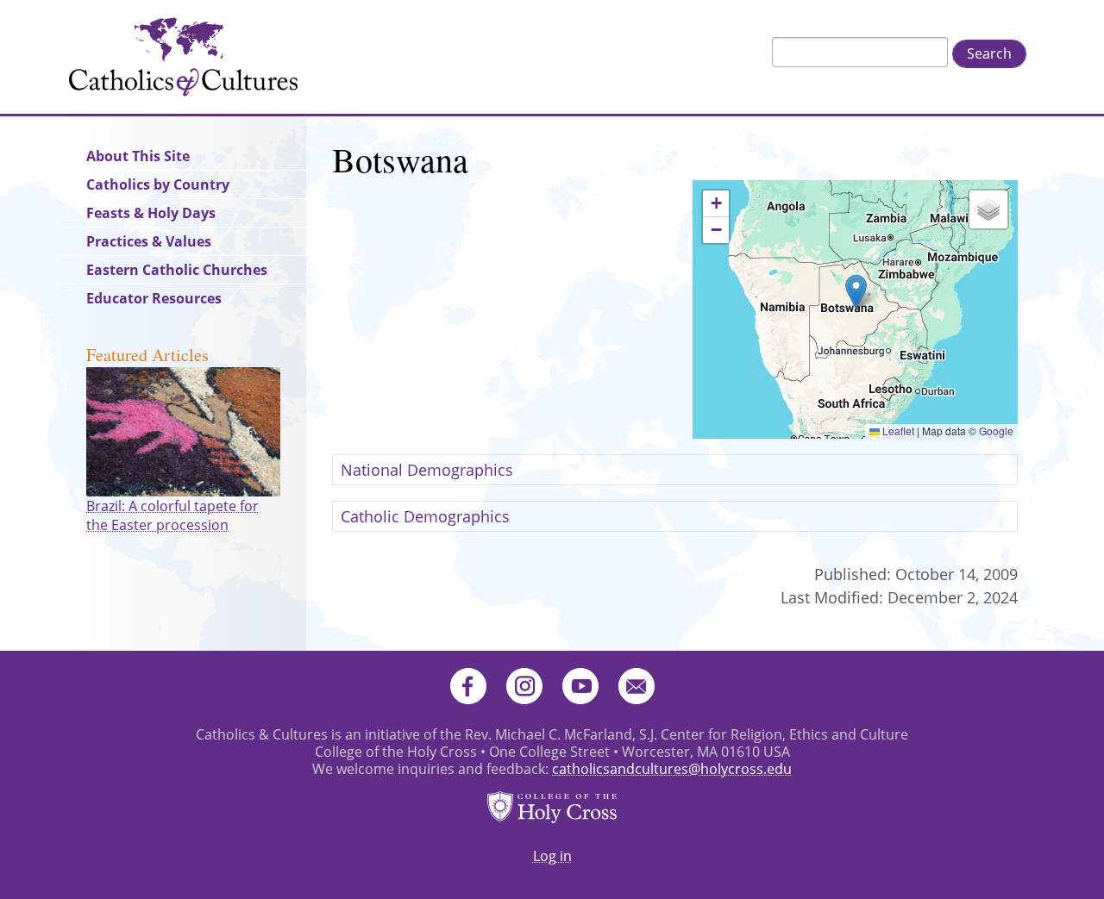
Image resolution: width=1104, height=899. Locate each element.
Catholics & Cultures (183, 57)
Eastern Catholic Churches (176, 269)
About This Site (138, 156)
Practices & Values (148, 241)
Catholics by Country (157, 184)
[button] (856, 291)
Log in (552, 855)
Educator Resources (154, 298)
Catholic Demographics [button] (425, 516)
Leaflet (897, 430)
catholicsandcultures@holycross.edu (672, 768)
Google (996, 430)
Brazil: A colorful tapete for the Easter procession (172, 515)
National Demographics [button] (427, 469)
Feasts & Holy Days (151, 212)
